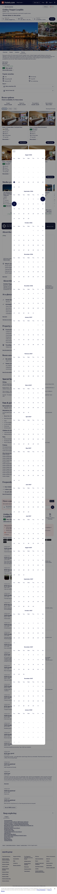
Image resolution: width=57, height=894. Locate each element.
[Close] (54, 888)
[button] (42, 162)
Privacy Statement (41, 889)
